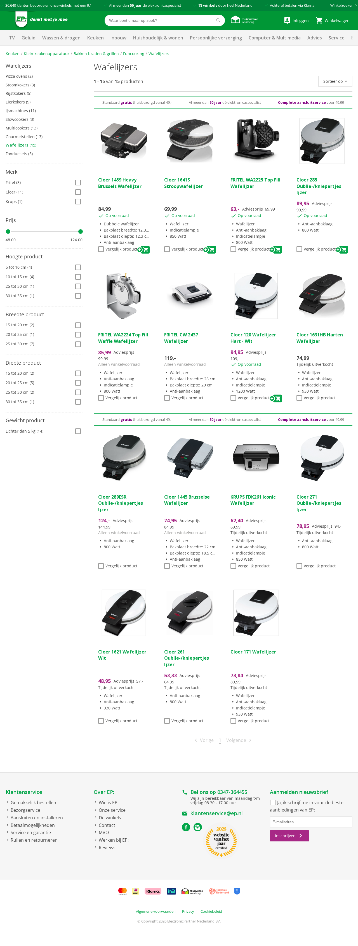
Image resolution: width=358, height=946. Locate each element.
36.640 (10, 5)
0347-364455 (232, 792)
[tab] (44, 66)
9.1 (89, 5)
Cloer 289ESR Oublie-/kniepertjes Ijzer (120, 503)
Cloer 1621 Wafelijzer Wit (122, 655)
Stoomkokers (20, 85)
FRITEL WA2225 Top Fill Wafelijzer (255, 183)
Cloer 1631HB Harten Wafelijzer (319, 338)
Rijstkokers (18, 93)
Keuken (95, 38)
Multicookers (21, 128)
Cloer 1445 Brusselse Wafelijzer (187, 500)
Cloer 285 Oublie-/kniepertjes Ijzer (318, 186)
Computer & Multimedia (275, 38)
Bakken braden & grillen (96, 53)
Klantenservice (24, 792)
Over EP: (104, 792)
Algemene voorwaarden (156, 911)
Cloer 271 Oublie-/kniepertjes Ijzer (318, 503)
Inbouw (118, 38)
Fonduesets (19, 153)
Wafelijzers (159, 53)
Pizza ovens (19, 76)
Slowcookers (20, 119)
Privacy (188, 911)
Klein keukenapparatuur (46, 53)
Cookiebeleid (211, 911)
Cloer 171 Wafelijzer (253, 652)
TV (12, 38)
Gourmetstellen (24, 136)
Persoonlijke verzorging (216, 38)
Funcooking (133, 53)
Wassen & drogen (61, 38)
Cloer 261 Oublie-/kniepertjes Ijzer (186, 658)
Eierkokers (18, 102)
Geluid (29, 38)
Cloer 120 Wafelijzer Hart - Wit (253, 338)
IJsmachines (21, 110)
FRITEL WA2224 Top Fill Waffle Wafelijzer (123, 338)
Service (337, 38)
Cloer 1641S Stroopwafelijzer (183, 183)
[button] (44, 66)
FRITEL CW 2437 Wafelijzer (181, 338)
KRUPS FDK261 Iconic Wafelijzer (252, 500)
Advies (314, 38)
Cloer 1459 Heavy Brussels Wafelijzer (120, 183)
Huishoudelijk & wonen (158, 38)
